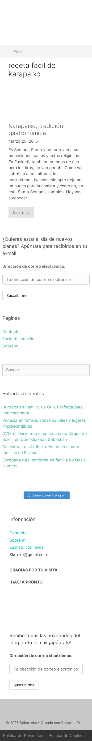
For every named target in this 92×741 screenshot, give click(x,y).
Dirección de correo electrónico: (33, 266)
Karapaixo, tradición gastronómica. (35, 129)
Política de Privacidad (23, 735)
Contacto (11, 331)
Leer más (21, 212)
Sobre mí (10, 346)
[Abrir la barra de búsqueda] (82, 51)
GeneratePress (73, 722)
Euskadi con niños (19, 338)
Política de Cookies (67, 735)
